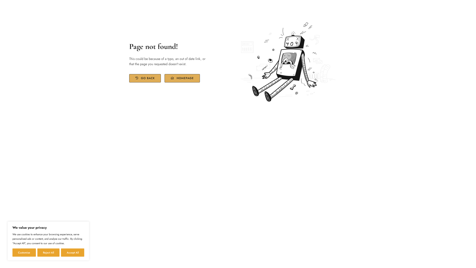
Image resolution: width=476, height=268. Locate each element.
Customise (24, 252)
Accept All (73, 252)
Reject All (48, 252)
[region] (48, 241)
